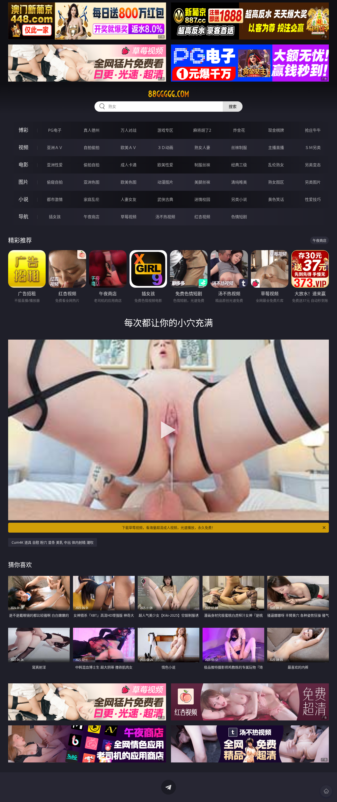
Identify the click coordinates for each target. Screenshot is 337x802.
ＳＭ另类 (313, 147)
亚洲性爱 (55, 165)
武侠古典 (165, 199)
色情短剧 (239, 216)
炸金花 (239, 130)
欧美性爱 (165, 165)
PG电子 (54, 130)
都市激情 (55, 199)
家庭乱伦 (91, 199)
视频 (23, 147)
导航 (23, 216)
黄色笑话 (276, 199)
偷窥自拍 (55, 182)
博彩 (23, 130)
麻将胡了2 (202, 130)
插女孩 (55, 216)
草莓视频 (128, 216)
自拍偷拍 (91, 147)
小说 (23, 199)
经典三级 (239, 165)
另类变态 (313, 165)
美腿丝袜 (202, 182)
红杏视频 (202, 216)
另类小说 (239, 199)
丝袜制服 (239, 147)
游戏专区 (165, 130)
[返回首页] (326, 791)
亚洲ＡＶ (55, 147)
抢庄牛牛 (313, 130)
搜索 (233, 106)
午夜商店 (91, 216)
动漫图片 (165, 182)
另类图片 (313, 182)
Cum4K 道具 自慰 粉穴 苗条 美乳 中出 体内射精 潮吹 (53, 542)
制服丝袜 (202, 165)
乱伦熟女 (276, 165)
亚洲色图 (91, 182)
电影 (23, 164)
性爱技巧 (313, 199)
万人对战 (128, 130)
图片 (23, 182)
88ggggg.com (168, 94)
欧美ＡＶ (128, 147)
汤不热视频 (165, 216)
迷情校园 (202, 199)
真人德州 (91, 130)
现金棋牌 (276, 130)
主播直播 (276, 147)
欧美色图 (128, 182)
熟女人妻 (202, 147)
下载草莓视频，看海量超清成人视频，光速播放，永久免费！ (168, 527)
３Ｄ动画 (165, 147)
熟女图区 (276, 182)
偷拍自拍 (91, 165)
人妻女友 (128, 199)
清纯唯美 (239, 182)
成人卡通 (128, 165)
